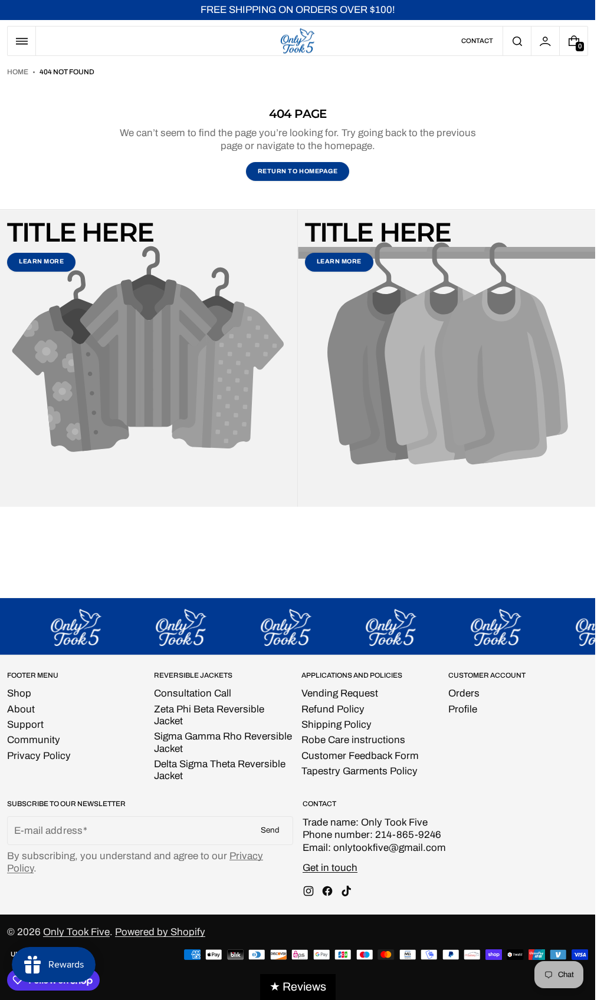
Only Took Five (76, 932)
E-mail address (48, 830)
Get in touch (330, 867)
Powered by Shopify (160, 932)
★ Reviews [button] (298, 987)
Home (17, 72)
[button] (21, 41)
